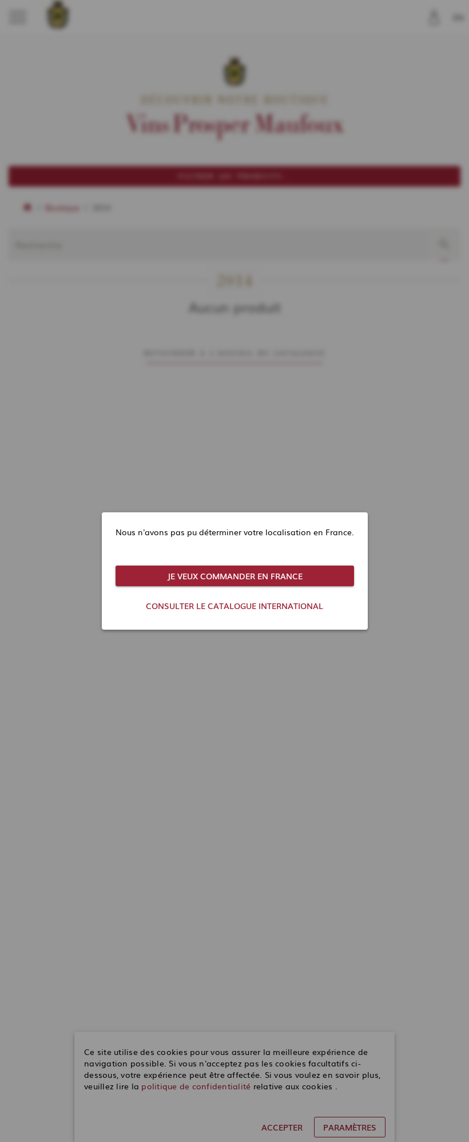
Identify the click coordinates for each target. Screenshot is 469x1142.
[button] (235, 576)
